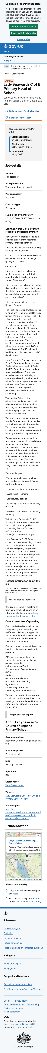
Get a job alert (16, 890)
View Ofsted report (14, 785)
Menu (6, 60)
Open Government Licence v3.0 (19, 1024)
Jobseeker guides (12, 938)
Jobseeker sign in (12, 928)
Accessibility (33, 1004)
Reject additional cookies (23, 33)
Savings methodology (14, 1008)
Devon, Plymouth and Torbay (27, 901)
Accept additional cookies (23, 26)
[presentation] (23, 856)
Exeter (36, 898)
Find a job (8, 933)
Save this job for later (20, 117)
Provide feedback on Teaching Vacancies (23, 989)
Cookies (8, 1000)
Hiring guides (10, 968)
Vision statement (12, 1011)
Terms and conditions (14, 1004)
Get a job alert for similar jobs (24, 111)
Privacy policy (20, 1000)
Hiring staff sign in (12, 963)
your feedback (34, 66)
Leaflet (11, 879)
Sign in (6, 51)
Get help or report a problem (18, 984)
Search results (18, 74)
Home (6, 74)
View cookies (23, 39)
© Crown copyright (23, 1046)
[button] (27, 856)
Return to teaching (13, 943)
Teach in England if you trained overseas (23, 947)
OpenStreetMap (28, 879)
